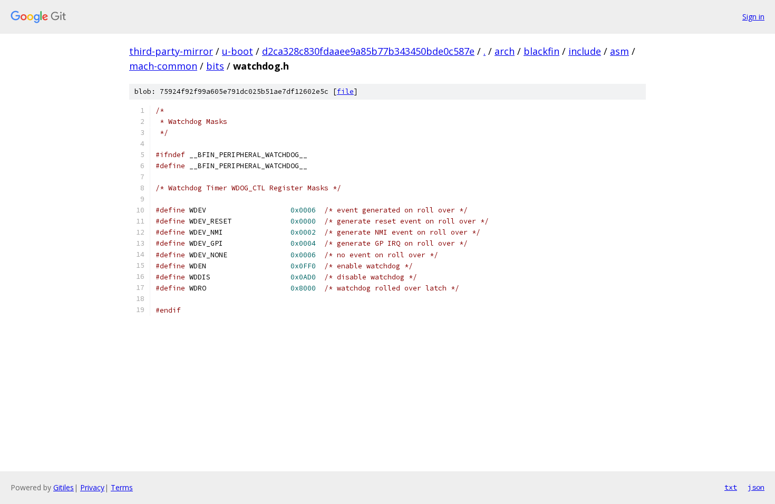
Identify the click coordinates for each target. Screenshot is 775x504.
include (584, 51)
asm (619, 51)
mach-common (163, 66)
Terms (122, 487)
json (756, 487)
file (345, 91)
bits (215, 66)
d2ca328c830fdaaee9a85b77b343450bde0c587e (368, 51)
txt (730, 487)
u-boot (237, 51)
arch (505, 51)
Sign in (753, 17)
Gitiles (63, 487)
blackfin (541, 51)
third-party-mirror (171, 51)
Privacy (92, 487)
